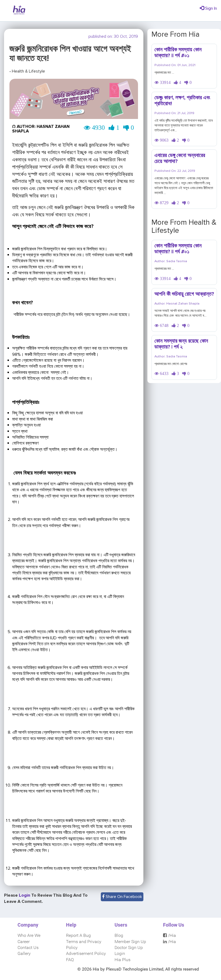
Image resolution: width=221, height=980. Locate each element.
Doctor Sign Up (129, 947)
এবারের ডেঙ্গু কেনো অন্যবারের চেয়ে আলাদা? (179, 158)
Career (24, 941)
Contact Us (28, 947)
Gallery (24, 953)
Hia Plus (122, 959)
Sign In (210, 8)
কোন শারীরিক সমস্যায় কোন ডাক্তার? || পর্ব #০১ (178, 52)
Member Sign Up (130, 941)
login (25, 895)
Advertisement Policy (86, 953)
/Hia (171, 935)
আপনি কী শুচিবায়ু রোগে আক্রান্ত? (184, 294)
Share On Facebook (123, 896)
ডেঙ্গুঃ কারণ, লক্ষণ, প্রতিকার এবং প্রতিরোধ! (182, 100)
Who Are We (29, 935)
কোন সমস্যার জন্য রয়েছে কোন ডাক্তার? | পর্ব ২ (181, 344)
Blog (119, 935)
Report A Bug (78, 935)
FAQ (70, 959)
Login (120, 953)
